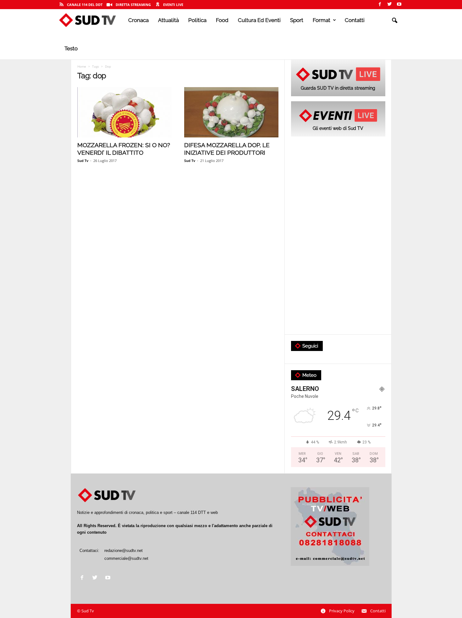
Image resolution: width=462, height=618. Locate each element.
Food (222, 20)
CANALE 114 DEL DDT (84, 4)
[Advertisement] (338, 236)
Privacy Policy (342, 611)
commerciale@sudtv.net (126, 558)
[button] (394, 21)
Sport (296, 20)
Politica (197, 20)
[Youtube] (399, 4)
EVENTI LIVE (173, 4)
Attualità (168, 20)
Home (81, 66)
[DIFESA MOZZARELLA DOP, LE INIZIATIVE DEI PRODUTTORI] (231, 112)
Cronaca (138, 20)
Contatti (355, 20)
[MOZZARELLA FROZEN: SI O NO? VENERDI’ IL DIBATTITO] (124, 112)
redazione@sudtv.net (123, 550)
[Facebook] (379, 4)
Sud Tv (82, 160)
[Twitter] (389, 4)
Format (321, 20)
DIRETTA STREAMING (133, 4)
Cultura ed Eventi (259, 20)
